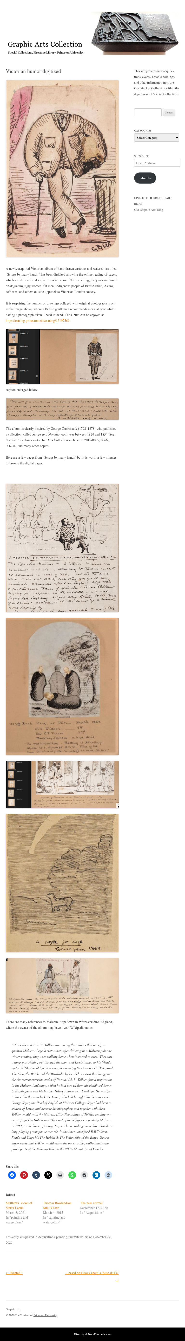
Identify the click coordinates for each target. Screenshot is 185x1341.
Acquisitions (46, 1237)
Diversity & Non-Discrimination (92, 1334)
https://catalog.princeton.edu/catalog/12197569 (37, 320)
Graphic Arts (13, 1309)
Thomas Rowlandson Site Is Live (57, 1205)
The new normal (91, 1203)
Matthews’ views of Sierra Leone (19, 1205)
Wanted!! (14, 1272)
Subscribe (145, 178)
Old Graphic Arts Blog (148, 209)
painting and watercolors (72, 1237)
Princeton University (161, 1311)
